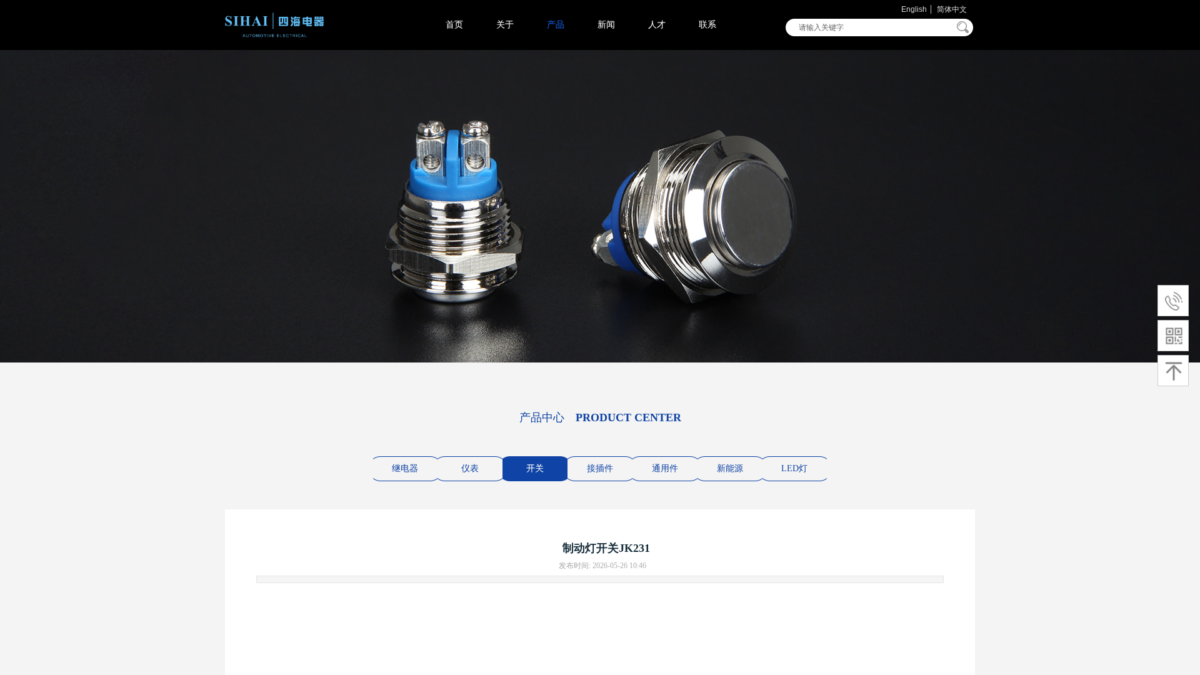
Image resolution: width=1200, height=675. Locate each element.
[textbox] (871, 27)
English (914, 9)
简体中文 (952, 9)
